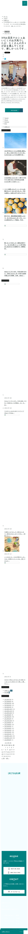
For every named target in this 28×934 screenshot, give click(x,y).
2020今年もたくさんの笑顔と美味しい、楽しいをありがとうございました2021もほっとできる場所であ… (15, 153)
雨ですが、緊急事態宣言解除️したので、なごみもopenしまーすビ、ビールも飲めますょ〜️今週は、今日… (15, 218)
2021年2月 (7, 732)
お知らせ (7, 32)
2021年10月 (8, 721)
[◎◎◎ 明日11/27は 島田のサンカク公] (20, 781)
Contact (7, 924)
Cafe (6, 918)
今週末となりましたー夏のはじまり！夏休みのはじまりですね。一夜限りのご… (14, 534)
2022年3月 (7, 717)
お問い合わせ (6, 931)
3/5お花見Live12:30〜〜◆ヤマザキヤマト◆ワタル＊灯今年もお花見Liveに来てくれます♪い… (15, 179)
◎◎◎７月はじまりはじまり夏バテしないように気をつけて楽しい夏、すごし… (14, 681)
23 (8, 754)
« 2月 (3, 758)
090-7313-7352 (14, 872)
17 (10, 752)
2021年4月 (7, 728)
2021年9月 (7, 722)
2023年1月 (7, 707)
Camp (18, 918)
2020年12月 (8, 736)
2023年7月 (7, 699)
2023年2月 (7, 705)
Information (8, 915)
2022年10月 (8, 713)
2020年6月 (7, 740)
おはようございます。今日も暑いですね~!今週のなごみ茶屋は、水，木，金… (15, 403)
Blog (17, 921)
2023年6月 (7, 701)
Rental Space (9, 921)
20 (2, 754)
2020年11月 (8, 738)
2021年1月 (7, 734)
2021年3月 (7, 730)
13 (2, 752)
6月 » (7, 758)
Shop (17, 924)
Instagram (14, 110)
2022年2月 (7, 719)
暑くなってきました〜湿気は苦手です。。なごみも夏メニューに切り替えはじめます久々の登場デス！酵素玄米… (15, 246)
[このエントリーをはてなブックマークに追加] (5, 58)
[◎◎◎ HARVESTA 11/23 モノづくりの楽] (8, 795)
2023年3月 (7, 703)
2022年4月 (7, 715)
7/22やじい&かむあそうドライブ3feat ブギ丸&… (14, 412)
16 (8, 752)
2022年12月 (8, 709)
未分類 (7, 692)
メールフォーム (14, 892)
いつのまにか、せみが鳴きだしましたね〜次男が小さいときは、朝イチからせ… (14, 559)
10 (10, 749)
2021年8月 (7, 724)
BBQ (17, 915)
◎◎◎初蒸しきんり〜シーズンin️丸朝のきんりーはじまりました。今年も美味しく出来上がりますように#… (15, 191)
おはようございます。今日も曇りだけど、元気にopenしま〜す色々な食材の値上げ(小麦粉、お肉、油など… (15, 273)
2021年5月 (7, 726)
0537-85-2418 (14, 869)
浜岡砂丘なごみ (14, 929)
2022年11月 (8, 711)
